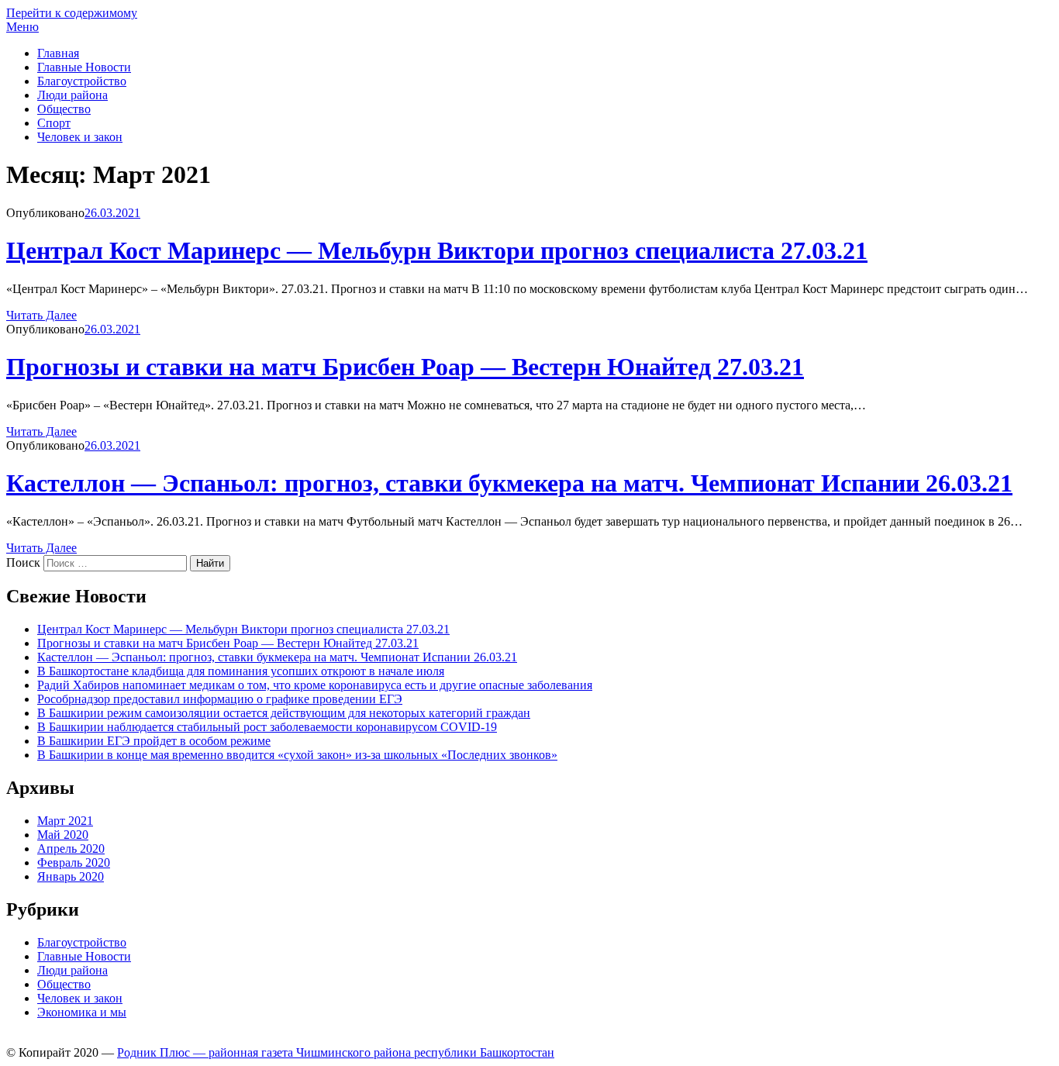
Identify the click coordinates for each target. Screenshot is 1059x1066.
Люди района (72, 95)
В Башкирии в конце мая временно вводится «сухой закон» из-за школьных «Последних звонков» (297, 754)
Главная (58, 53)
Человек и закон (79, 136)
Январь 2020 (70, 876)
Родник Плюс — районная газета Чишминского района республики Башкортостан (335, 1052)
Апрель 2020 (71, 848)
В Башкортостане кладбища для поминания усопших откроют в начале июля (240, 671)
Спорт (54, 122)
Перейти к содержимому (71, 12)
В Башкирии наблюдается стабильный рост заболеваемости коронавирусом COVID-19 (267, 726)
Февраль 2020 (73, 862)
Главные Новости (84, 67)
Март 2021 (65, 820)
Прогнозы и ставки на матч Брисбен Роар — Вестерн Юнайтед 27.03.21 (405, 367)
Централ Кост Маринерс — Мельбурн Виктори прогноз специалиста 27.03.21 (437, 250)
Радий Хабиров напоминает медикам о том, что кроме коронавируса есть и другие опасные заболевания (314, 685)
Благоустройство (81, 81)
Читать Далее (41, 315)
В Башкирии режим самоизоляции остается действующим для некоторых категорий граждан (283, 712)
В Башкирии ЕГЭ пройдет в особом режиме (154, 740)
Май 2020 (62, 834)
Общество (64, 109)
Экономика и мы (81, 1012)
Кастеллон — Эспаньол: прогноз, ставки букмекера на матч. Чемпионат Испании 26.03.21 (509, 483)
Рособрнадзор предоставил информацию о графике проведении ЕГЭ (219, 698)
